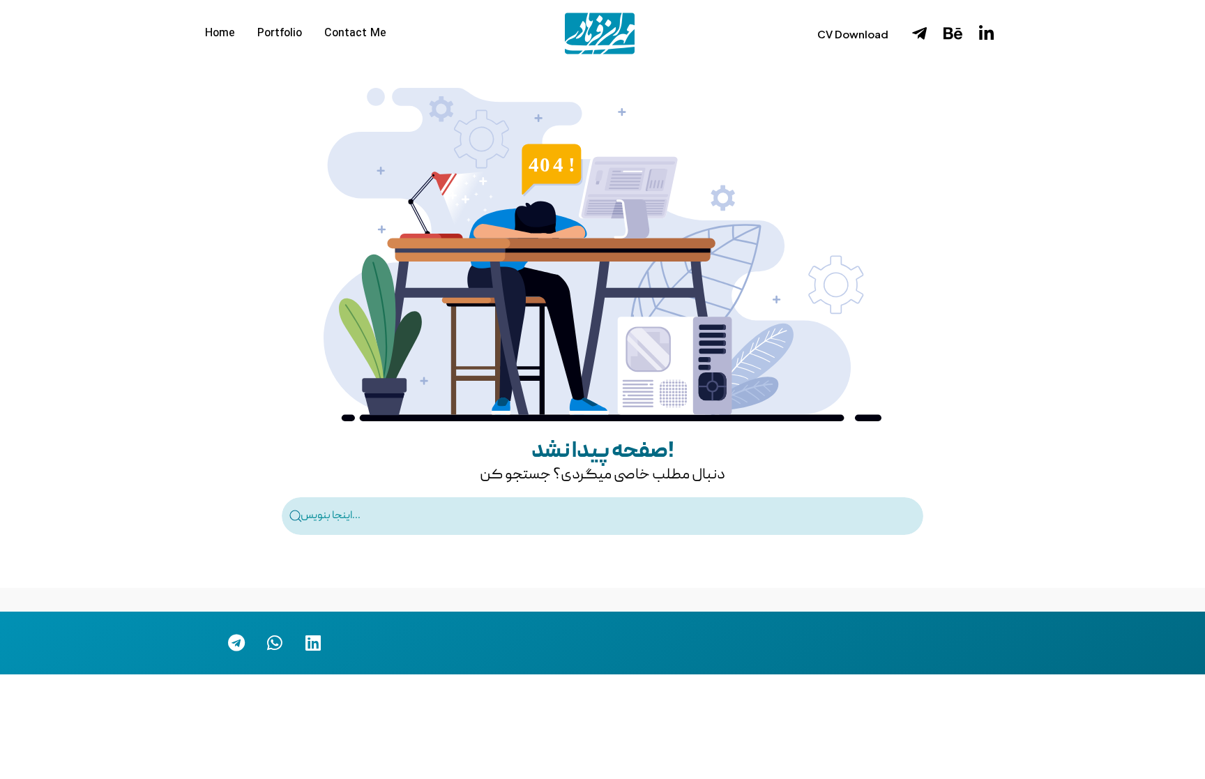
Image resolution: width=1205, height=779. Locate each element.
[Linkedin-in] (986, 33)
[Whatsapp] (274, 643)
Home (220, 33)
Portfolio (279, 33)
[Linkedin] (313, 643)
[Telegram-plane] (919, 33)
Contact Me (355, 33)
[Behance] (952, 33)
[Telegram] (236, 643)
